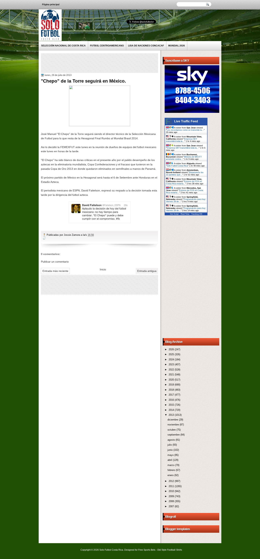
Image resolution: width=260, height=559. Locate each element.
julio (170, 444)
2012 (172, 481)
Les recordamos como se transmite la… (185, 130)
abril (170, 460)
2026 (172, 349)
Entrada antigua (146, 270)
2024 (172, 359)
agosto (171, 439)
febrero (171, 470)
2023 (172, 364)
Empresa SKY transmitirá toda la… (181, 140)
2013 (172, 414)
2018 (172, 389)
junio (170, 449)
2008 (172, 501)
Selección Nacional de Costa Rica (63, 45)
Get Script (174, 214)
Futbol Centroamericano (107, 45)
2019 (172, 384)
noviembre (173, 424)
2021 (172, 374)
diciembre (173, 419)
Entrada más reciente (55, 270)
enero (170, 475)
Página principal (50, 4)
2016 (172, 399)
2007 (172, 506)
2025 (172, 354)
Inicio (103, 269)
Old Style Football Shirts (169, 550)
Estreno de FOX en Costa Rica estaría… (184, 182)
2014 (172, 409)
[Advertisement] (111, 62)
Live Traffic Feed (186, 121)
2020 (172, 379)
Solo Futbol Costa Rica (177, 166)
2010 (172, 491)
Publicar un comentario (55, 261)
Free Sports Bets (146, 550)
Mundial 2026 (176, 45)
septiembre (173, 434)
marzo (171, 465)
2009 (172, 496)
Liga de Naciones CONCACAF (146, 45)
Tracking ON (196, 214)
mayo (170, 455)
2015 (172, 404)
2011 (172, 486)
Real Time (185, 214)
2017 (172, 394)
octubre (171, 429)
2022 (172, 369)
